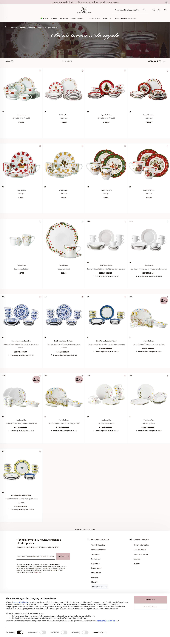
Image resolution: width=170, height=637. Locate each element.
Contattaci (95, 577)
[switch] (42, 632)
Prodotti (14, 28)
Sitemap (94, 582)
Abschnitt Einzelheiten (106, 621)
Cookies (137, 559)
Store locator (96, 572)
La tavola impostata (27, 28)
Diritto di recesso (140, 549)
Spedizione (95, 554)
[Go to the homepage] (84, 10)
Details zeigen (98, 632)
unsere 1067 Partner (21, 602)
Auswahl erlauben (151, 607)
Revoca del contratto (100, 586)
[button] (44, 19)
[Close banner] (166, 2)
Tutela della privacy (141, 554)
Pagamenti (95, 563)
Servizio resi (95, 559)
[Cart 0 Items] (164, 10)
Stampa (137, 563)
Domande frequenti (98, 549)
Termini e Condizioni (141, 545)
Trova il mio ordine (98, 545)
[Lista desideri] (39, 72)
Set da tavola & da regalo (47, 28)
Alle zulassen (151, 599)
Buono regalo (96, 568)
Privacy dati (37, 572)
